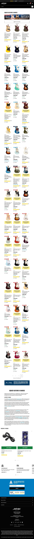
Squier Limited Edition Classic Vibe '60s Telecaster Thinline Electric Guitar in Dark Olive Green (25, 36)
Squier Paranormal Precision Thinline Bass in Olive (25, 136)
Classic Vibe (22, 422)
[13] (28, 122)
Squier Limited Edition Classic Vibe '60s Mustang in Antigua (7, 35)
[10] (19, 40)
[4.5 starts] (16, 232)
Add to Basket (8, 447)
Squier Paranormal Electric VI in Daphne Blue (16, 157)
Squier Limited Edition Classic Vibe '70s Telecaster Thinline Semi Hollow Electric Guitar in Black (25, 273)
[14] (10, 143)
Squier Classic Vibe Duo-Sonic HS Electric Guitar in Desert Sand (8, 227)
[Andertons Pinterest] (22, 522)
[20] (11, 120)
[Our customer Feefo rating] (17, 492)
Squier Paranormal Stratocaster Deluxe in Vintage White (16, 112)
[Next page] (21, 376)
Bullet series (7, 411)
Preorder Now (24, 121)
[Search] (32, 6)
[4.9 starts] (7, 301)
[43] (19, 185)
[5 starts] (7, 39)
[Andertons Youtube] (11, 522)
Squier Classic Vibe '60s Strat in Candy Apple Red (17, 296)
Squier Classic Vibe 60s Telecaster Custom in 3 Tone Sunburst (16, 227)
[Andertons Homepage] (4, 3)
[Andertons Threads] (20, 522)
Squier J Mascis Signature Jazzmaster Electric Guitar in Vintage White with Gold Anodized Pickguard (8, 137)
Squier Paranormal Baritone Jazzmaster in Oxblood (7, 75)
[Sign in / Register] (28, 3)
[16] (19, 142)
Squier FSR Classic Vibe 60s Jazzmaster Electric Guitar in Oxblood (25, 246)
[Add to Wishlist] (11, 25)
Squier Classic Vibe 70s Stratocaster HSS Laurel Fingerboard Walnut (7, 296)
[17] (19, 232)
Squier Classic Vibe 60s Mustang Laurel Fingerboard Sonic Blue (8, 250)
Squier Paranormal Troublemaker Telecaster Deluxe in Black (25, 75)
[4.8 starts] (16, 40)
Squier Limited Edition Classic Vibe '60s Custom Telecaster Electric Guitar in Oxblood (25, 117)
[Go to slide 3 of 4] (17, 474)
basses (10, 406)
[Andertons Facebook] (13, 522)
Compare (6, 62)
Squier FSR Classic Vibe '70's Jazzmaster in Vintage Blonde (25, 292)
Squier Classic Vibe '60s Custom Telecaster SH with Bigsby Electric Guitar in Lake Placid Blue (17, 341)
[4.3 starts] (25, 41)
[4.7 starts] (7, 61)
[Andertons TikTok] (18, 522)
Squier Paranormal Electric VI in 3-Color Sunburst (7, 157)
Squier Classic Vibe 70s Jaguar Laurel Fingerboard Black (7, 361)
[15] (10, 366)
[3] (28, 185)
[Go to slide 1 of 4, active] (15, 474)
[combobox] (17, 7)
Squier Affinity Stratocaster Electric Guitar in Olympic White (25, 157)
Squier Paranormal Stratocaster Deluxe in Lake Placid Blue (16, 75)
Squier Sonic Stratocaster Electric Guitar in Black (25, 315)
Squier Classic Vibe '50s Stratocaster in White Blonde (25, 227)
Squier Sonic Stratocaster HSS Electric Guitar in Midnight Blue (17, 55)
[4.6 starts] (25, 61)
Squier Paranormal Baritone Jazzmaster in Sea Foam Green (16, 93)
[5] (28, 61)
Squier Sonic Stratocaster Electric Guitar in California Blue (8, 176)
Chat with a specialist (17, 526)
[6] (28, 203)
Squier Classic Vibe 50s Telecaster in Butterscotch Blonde (7, 116)
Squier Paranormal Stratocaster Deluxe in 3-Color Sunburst (25, 93)
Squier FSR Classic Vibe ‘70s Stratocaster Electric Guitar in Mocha (17, 319)
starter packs (18, 410)
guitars (6, 406)
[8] (28, 41)
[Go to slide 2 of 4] (16, 474)
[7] (10, 39)
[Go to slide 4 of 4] (18, 474)
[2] (19, 276)
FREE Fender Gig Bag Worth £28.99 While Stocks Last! (8, 111)
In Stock (5, 38)
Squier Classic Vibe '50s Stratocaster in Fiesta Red (17, 250)
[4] (28, 342)
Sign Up (17, 488)
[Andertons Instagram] (15, 522)
